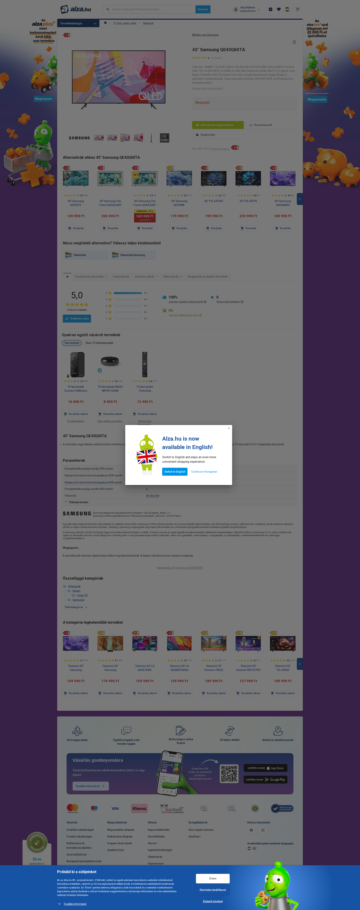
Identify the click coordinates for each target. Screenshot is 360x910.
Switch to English (174, 471)
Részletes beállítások (213, 889)
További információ (75, 904)
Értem (213, 878)
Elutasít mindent (213, 901)
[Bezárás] (229, 428)
